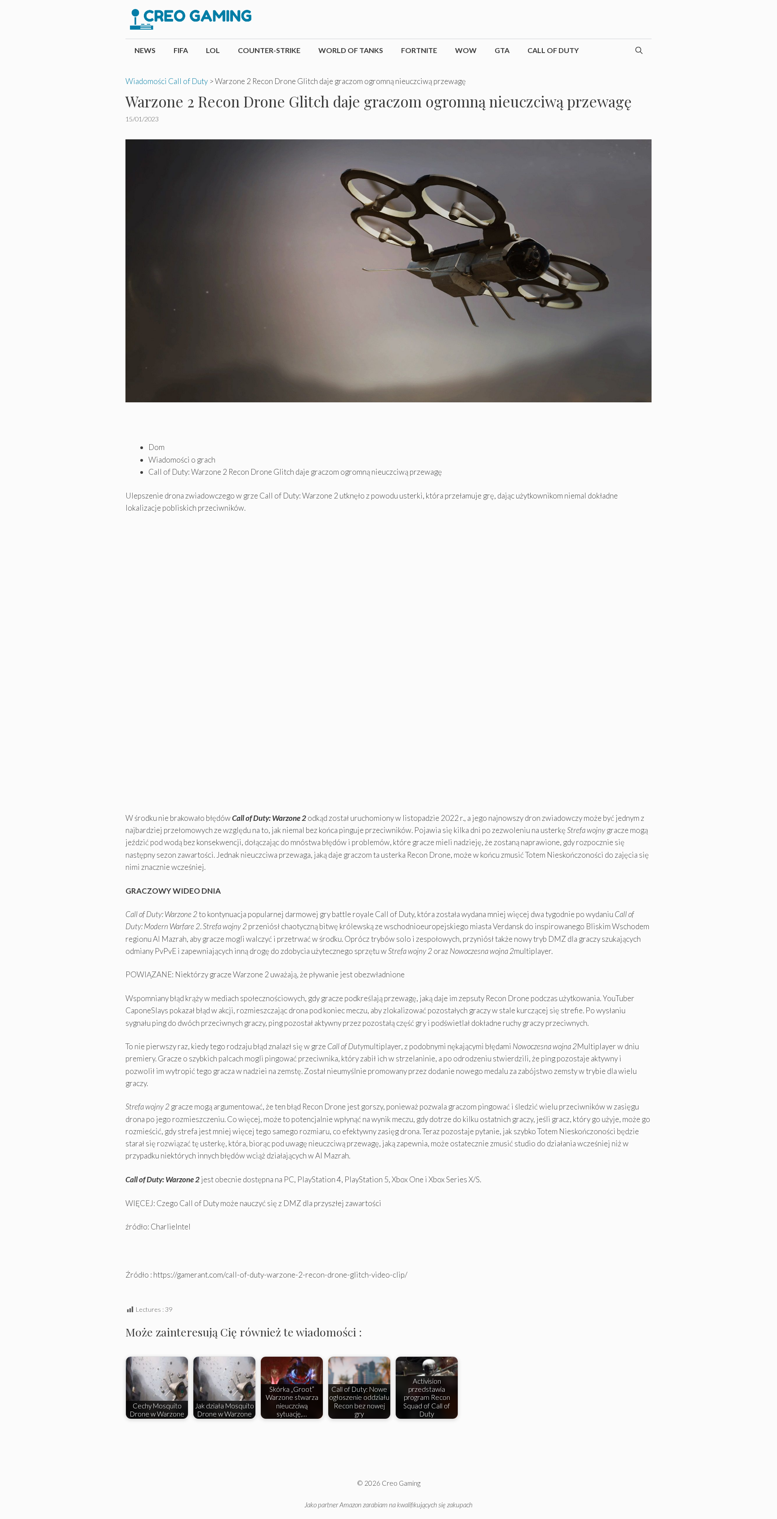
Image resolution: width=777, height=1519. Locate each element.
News (145, 50)
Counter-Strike (269, 50)
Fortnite (419, 50)
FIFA (181, 50)
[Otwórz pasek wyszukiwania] (639, 50)
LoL (213, 50)
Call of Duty (553, 50)
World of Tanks (350, 50)
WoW (466, 50)
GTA (502, 50)
